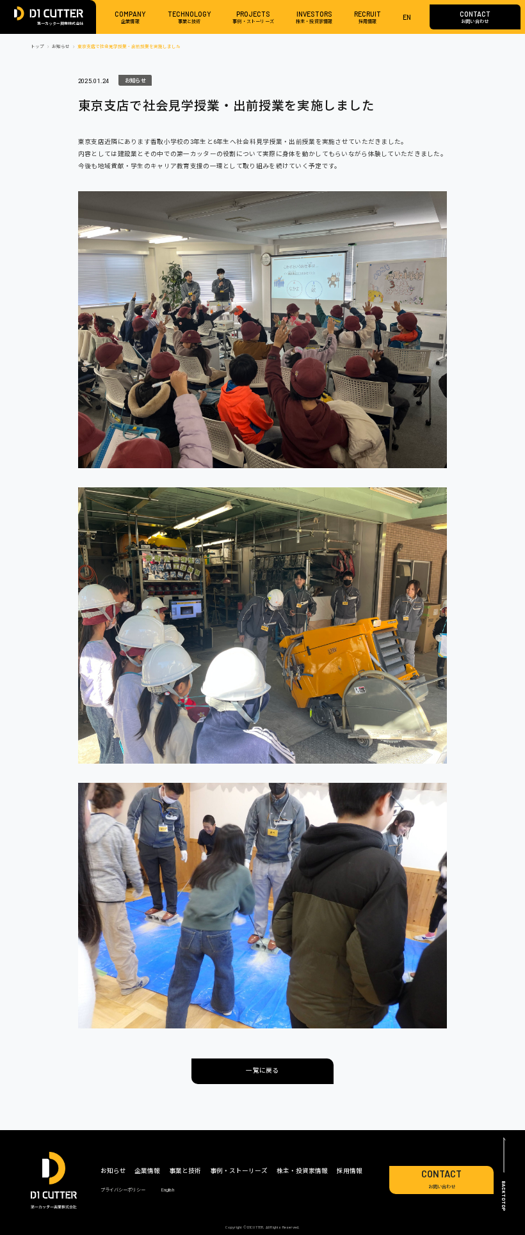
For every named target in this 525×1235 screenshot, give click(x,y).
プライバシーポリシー (123, 1190)
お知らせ (132, 79)
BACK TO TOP (503, 1196)
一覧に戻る (262, 1070)
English (167, 1190)
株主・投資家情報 (302, 1170)
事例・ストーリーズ (239, 1170)
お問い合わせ (441, 1179)
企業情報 (147, 1170)
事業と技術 (185, 1170)
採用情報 (349, 1170)
